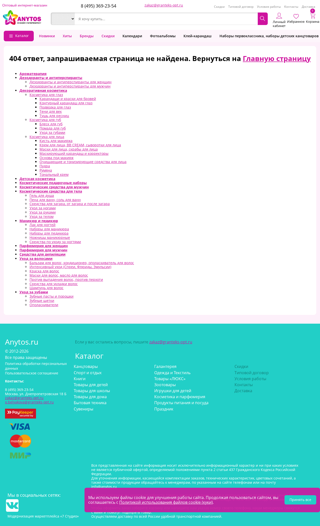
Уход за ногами (43, 208)
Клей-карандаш (198, 36)
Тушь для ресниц (54, 115)
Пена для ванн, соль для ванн (55, 199)
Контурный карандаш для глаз (66, 103)
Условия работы (269, 7)
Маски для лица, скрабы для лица (69, 149)
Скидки (219, 7)
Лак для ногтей (43, 224)
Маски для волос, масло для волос (59, 275)
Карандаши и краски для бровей (68, 98)
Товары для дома (90, 396)
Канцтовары (86, 366)
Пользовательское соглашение (31, 373)
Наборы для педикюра (49, 233)
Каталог (22, 35)
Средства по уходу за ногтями (55, 241)
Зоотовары (165, 384)
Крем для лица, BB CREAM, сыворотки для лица (80, 145)
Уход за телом (42, 216)
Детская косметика (37, 178)
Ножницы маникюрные (50, 237)
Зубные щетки (42, 300)
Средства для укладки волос (54, 283)
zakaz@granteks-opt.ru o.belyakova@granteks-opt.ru (29, 399)
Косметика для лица (47, 136)
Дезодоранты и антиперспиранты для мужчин (70, 86)
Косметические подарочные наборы (53, 182)
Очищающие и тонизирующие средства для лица (83, 161)
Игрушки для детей (172, 390)
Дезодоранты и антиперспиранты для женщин (71, 82)
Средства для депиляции (43, 254)
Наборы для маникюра (49, 229)
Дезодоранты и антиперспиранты (51, 77)
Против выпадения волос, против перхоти (66, 279)
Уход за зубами (34, 292)
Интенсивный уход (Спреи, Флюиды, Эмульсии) (70, 266)
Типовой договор (241, 7)
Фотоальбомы (163, 36)
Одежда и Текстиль (172, 372)
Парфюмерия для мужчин (43, 250)
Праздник (163, 409)
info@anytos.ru (104, 486)
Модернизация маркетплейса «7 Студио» (43, 516)
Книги (80, 378)
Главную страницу (277, 58)
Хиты (67, 36)
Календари (132, 36)
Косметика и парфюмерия (179, 396)
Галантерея (165, 366)
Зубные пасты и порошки (52, 296)
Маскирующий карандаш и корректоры (74, 153)
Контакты (291, 7)
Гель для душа (42, 195)
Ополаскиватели (44, 304)
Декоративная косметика (43, 90)
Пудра (45, 166)
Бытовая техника (90, 402)
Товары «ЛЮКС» (170, 378)
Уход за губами (52, 132)
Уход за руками (43, 212)
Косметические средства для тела (51, 191)
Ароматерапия (33, 73)
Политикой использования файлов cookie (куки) (166, 502)
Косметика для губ (45, 119)
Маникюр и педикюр (39, 220)
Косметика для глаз (46, 94)
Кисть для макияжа (56, 140)
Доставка (308, 7)
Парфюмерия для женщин (44, 245)
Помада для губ (53, 128)
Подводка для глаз (55, 107)
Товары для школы (92, 390)
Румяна (46, 170)
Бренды (87, 36)
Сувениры (83, 409)
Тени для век (51, 111)
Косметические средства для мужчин (54, 187)
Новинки (47, 36)
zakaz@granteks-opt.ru (163, 5)
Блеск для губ (51, 124)
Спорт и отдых (88, 372)
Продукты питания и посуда (181, 402)
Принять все (300, 499)
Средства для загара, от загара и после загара (70, 203)
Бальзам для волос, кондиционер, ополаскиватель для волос (82, 262)
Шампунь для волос (47, 287)
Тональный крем (54, 174)
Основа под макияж (57, 157)
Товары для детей (91, 384)
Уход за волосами (36, 258)
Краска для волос (44, 271)
